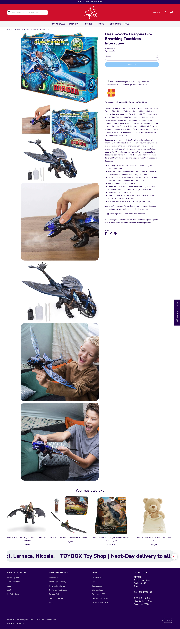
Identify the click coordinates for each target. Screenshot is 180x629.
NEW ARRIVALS (58, 24)
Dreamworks (111, 48)
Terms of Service (56, 598)
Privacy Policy (55, 594)
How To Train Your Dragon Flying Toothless (68, 537)
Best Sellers (97, 586)
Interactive (112, 51)
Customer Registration (58, 590)
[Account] (166, 12)
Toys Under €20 (98, 594)
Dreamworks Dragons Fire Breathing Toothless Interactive (31, 29)
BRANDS (89, 24)
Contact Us (53, 577)
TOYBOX (21, 623)
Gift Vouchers (97, 590)
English (155, 12)
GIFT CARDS (115, 24)
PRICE (101, 24)
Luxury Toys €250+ (100, 602)
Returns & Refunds (57, 586)
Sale (93, 581)
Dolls (9, 586)
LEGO (9, 590)
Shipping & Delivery (57, 581)
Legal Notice (20, 620)
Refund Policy (40, 620)
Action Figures (13, 577)
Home (9, 29)
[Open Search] (9, 12)
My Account (10, 620)
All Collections (13, 594)
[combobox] (27, 12)
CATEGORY (74, 24)
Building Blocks (13, 581)
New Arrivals (97, 577)
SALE (126, 24)
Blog (51, 602)
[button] (174, 557)
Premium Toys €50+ (100, 598)
